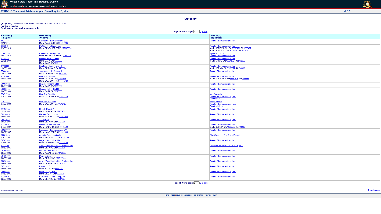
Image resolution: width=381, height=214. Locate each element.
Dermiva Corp (45, 156)
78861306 (5, 135)
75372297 (234, 50)
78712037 (5, 166)
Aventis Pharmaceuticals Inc (222, 76)
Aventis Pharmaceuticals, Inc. (223, 96)
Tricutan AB (44, 119)
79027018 (5, 119)
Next (205, 31)
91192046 (5, 76)
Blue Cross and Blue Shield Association (227, 135)
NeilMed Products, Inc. (49, 114)
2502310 (245, 50)
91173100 (5, 145)
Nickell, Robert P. (46, 109)
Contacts (37, 6)
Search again (374, 190)
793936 (242, 68)
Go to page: (187, 31)
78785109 (63, 127)
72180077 (231, 68)
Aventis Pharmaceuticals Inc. (222, 41)
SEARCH (179, 195)
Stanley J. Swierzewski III (50, 66)
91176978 (5, 125)
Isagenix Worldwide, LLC (50, 125)
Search (25, 6)
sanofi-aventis (216, 94)
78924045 (5, 114)
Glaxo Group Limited (48, 171)
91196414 (5, 46)
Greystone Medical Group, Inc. (52, 177)
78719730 (5, 156)
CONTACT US (198, 195)
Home (12, 6)
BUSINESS (188, 195)
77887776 (67, 48)
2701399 (241, 61)
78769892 (5, 151)
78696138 (61, 148)
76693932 (58, 63)
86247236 (5, 41)
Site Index (18, 6)
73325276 (236, 48)
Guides (31, 6)
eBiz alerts (53, 6)
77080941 (63, 68)
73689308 (234, 79)
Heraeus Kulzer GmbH (49, 59)
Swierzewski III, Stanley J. (50, 71)
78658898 (5, 171)
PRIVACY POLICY (211, 195)
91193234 (5, 59)
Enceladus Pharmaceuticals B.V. (53, 41)
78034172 (230, 61)
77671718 (62, 79)
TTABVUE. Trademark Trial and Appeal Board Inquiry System (35, 11)
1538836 (245, 79)
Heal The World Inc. (47, 94)
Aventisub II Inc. (217, 99)
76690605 (58, 61)
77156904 (5, 109)
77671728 (63, 81)
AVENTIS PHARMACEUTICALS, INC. (226, 145)
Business (45, 6)
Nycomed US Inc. (217, 53)
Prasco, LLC (44, 166)
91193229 (5, 66)
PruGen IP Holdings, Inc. (50, 46)
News (60, 6)
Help (64, 6)
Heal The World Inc (47, 76)
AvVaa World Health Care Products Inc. (56, 145)
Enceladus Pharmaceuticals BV (53, 130)
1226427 (247, 48)
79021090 (5, 130)
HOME (167, 195)
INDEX (173, 195)
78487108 (61, 179)
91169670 (5, 177)
